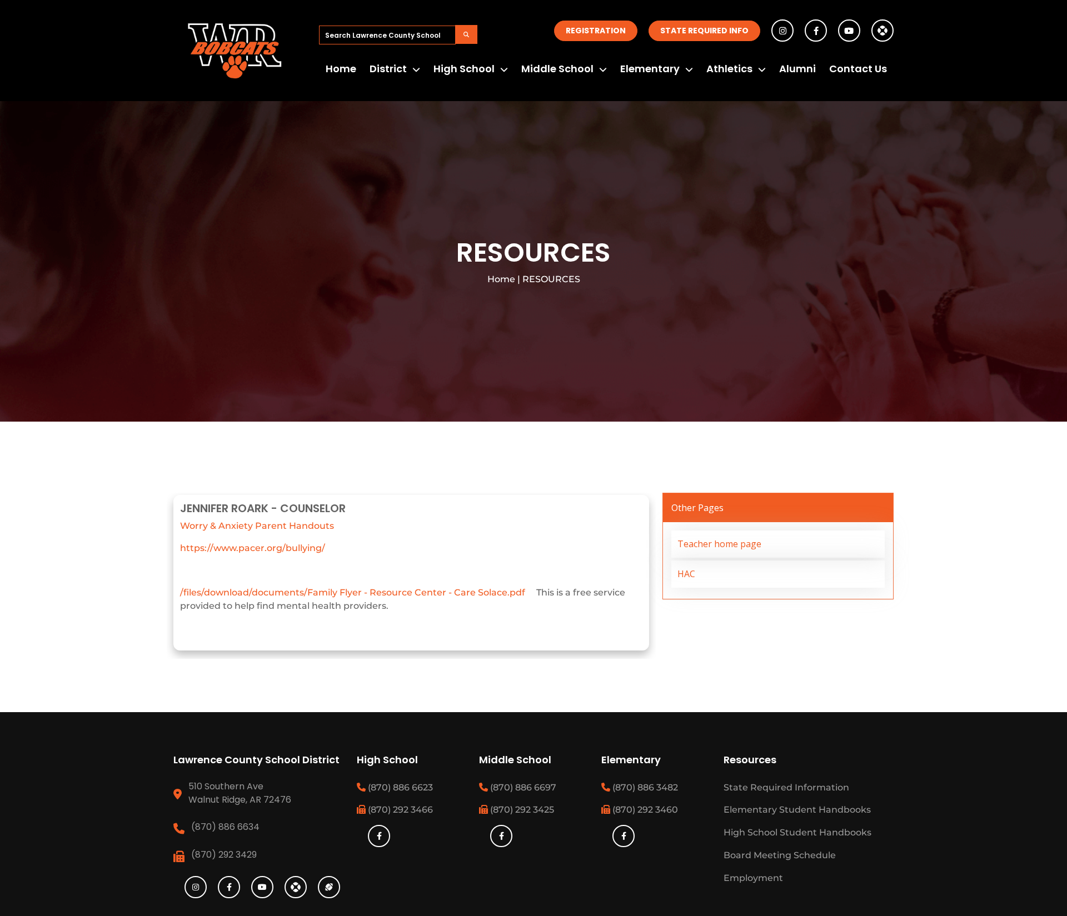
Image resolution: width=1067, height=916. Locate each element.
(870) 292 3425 (521, 809)
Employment (753, 878)
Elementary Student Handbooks (797, 809)
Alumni (797, 69)
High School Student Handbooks (797, 832)
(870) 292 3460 (644, 809)
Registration (596, 30)
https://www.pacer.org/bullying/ (252, 548)
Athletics (729, 69)
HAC (686, 574)
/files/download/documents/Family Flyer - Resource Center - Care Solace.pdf (352, 592)
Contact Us (858, 69)
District (388, 69)
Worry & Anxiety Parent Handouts (257, 525)
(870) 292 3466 (399, 809)
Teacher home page (719, 544)
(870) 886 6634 (225, 826)
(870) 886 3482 (644, 787)
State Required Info (704, 30)
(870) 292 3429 (224, 854)
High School (464, 69)
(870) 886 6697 (522, 787)
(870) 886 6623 (399, 787)
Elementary (650, 69)
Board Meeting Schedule (780, 855)
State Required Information (786, 787)
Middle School (557, 69)
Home (341, 69)
